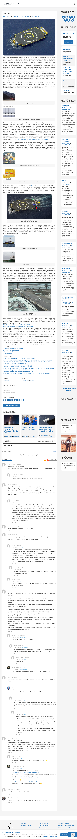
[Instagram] (70, 17)
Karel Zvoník (6, 16)
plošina (27, 380)
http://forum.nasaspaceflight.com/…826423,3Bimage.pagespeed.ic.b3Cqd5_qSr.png (26, 361)
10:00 (69, 109)
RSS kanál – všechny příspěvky (66, 823)
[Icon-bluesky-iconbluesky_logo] (72, 20)
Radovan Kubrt (23, 637)
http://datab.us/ (7, 353)
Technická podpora (26, 825)
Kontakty (23, 823)
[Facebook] (66, 17)
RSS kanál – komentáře (64, 828)
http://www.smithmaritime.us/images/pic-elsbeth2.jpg (18, 371)
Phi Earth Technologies (67, 140)
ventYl (21, 547)
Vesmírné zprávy (43, 828)
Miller (32, 185)
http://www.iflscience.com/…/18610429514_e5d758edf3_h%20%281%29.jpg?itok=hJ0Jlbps (28, 368)
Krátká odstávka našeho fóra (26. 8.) (67, 298)
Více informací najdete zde (49, 836)
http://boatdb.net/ (8, 352)
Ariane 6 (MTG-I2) (68, 34)
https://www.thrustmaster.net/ (11, 350)
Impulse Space (67, 243)
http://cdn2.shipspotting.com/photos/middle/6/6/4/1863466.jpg (20, 370)
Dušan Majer (25, 647)
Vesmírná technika (44, 825)
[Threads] (65, 20)
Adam (21, 689)
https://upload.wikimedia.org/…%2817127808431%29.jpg (19, 358)
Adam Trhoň (22, 476)
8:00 (69, 144)
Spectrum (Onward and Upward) (67, 83)
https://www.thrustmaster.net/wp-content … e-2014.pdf (33, 139)
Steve (21, 502)
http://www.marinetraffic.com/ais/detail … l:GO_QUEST (18, 325)
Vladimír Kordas (66, 302)
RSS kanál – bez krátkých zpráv (66, 825)
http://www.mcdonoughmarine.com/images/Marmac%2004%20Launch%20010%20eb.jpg (27, 360)
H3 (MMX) (66, 90)
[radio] (4, 392)
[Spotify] (68, 20)
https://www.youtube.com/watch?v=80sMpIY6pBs (25, 778)
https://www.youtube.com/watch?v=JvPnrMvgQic (25, 782)
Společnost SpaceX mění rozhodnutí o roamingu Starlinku (29, 429)
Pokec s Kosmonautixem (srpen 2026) (68, 58)
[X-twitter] (73, 17)
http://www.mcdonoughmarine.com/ (13, 348)
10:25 (69, 303)
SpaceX (32, 380)
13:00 (69, 184)
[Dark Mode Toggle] (73, 835)
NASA (64, 181)
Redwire (65, 211)
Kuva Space (66, 268)
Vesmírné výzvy (43, 823)
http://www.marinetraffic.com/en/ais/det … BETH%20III (18, 326)
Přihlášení (54, 451)
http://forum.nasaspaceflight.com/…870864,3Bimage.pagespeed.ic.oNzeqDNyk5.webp (27, 373)
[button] (66, 3)
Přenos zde (68, 42)
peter (25, 659)
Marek (23, 700)
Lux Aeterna (66, 350)
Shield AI (65, 323)
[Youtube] (63, 17)
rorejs (21, 758)
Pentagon (65, 106)
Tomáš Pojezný (65, 107)
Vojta (23, 569)
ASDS (23, 380)
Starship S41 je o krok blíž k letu (46, 428)
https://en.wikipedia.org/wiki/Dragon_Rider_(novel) (25, 772)
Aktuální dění (7, 380)
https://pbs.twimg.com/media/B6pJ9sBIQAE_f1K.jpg (17, 366)
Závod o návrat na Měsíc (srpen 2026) (10, 428)
